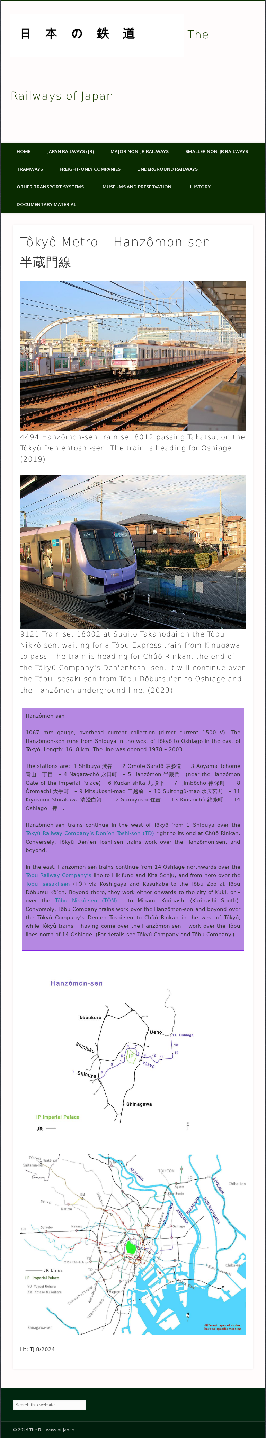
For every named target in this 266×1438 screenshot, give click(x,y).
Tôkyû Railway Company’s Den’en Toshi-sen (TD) (90, 833)
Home (23, 151)
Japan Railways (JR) (70, 151)
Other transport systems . (51, 187)
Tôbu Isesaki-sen (48, 884)
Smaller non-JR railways (216, 151)
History (200, 187)
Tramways (30, 169)
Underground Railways (167, 169)
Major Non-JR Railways (139, 151)
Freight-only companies (90, 169)
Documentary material (46, 204)
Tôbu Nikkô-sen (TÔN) (86, 900)
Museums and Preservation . (138, 187)
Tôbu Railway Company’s (58, 875)
